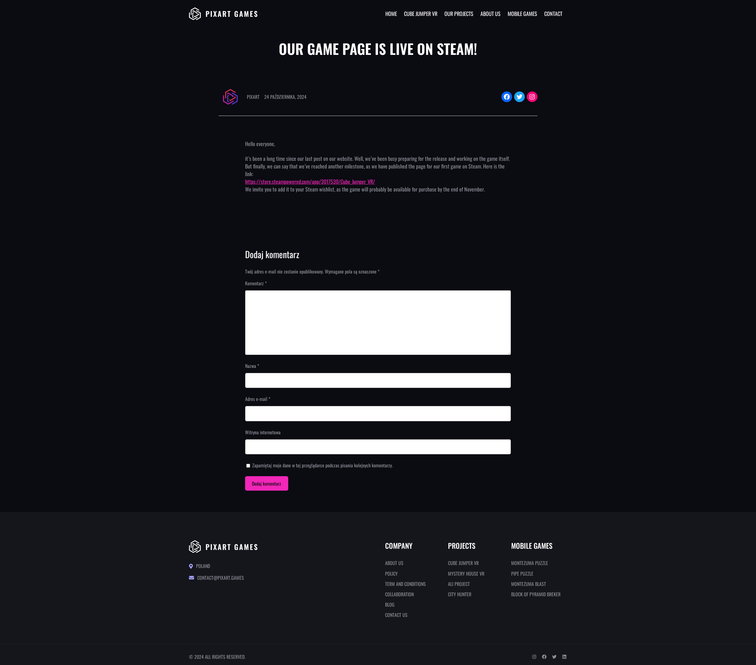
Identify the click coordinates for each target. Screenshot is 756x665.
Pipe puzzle (522, 573)
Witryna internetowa (263, 432)
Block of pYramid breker (536, 594)
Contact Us (396, 614)
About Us (394, 562)
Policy (391, 573)
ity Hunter (460, 594)
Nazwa (252, 365)
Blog (390, 604)
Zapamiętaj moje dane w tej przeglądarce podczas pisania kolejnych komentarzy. (322, 465)
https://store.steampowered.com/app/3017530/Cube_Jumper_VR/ (310, 181)
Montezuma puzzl (528, 562)
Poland (203, 565)
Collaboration (399, 594)
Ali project (459, 583)
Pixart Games (232, 13)
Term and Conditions (405, 583)
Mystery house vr (466, 573)
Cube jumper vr (463, 562)
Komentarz (256, 283)
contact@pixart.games (220, 577)
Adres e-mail (257, 398)
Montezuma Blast (528, 583)
